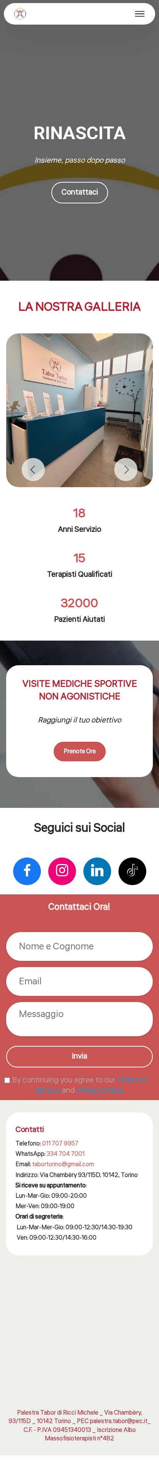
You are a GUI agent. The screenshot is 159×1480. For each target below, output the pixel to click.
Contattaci (79, 192)
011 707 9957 (60, 1143)
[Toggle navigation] (140, 14)
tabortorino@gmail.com (63, 1164)
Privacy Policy (99, 1090)
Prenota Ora (80, 751)
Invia (79, 1056)
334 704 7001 (66, 1154)
